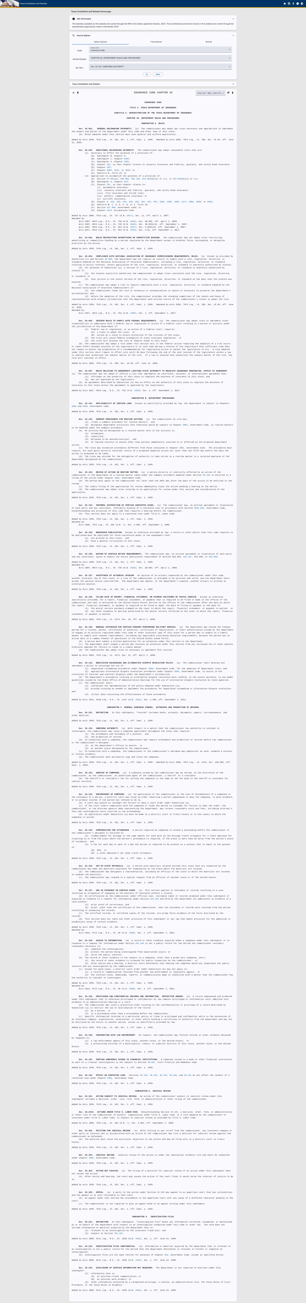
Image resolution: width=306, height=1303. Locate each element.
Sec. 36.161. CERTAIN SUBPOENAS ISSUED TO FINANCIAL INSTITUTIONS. (118, 1059)
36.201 (174, 1112)
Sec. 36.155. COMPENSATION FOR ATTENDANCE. (104, 830)
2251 (116, 170)
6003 (209, 202)
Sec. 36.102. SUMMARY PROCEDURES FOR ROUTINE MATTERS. (111, 419)
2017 (129, 216)
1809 (131, 933)
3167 (132, 227)
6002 (198, 202)
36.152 (144, 1075)
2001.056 (199, 508)
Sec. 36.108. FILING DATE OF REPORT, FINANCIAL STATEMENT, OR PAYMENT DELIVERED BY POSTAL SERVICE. (138, 597)
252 (112, 202)
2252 (127, 170)
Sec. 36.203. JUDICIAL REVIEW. (97, 1155)
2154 (109, 210)
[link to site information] (297, 3)
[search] (153, 35)
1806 (126, 159)
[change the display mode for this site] (302, 3)
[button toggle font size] (228, 93)
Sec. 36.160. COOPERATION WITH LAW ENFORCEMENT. (107, 1035)
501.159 (135, 179)
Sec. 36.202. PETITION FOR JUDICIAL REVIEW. (105, 1131)
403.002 (124, 179)
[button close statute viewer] (73, 93)
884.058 (213, 557)
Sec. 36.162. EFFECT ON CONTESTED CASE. (103, 1075)
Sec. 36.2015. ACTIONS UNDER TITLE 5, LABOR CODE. (109, 1112)
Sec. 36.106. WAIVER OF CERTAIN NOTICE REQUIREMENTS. (110, 554)
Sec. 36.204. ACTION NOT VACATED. (99, 1171)
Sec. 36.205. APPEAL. (91, 1192)
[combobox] (160, 50)
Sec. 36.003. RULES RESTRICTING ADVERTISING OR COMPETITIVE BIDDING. (120, 238)
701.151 (118, 1233)
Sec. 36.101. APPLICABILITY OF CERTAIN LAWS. (106, 403)
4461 (137, 1239)
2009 (176, 671)
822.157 (187, 557)
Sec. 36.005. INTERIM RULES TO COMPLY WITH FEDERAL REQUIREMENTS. (118, 321)
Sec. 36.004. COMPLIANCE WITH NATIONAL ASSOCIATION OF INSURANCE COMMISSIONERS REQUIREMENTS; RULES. (139, 256)
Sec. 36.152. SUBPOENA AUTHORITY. (99, 728)
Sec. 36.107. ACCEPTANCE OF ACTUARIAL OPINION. (107, 575)
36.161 (188, 1075)
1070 (132, 230)
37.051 (110, 179)
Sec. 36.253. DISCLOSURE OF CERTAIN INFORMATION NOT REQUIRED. (116, 1268)
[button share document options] (78, 93)
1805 (169, 202)
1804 (162, 202)
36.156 (153, 1075)
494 (155, 202)
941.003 (146, 179)
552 (166, 1255)
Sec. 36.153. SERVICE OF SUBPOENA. (99, 773)
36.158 (163, 1075)
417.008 (111, 208)
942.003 (177, 179)
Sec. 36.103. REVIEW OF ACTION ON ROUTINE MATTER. (109, 472)
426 (143, 202)
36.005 (108, 259)
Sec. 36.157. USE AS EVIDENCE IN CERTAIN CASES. (107, 890)
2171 (184, 202)
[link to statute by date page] (289, 3)
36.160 (173, 1075)
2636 (132, 221)
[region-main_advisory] (153, 18)
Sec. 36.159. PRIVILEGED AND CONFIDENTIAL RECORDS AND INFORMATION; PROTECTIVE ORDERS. (131, 996)
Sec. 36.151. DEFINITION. (94, 713)
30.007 (151, 1062)
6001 (191, 202)
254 (124, 202)
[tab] (100, 41)
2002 (85, 406)
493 (149, 202)
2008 (109, 170)
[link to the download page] (293, 3)
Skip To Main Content (164, 4)
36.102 (206, 475)
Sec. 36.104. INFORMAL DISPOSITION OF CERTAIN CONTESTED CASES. (117, 505)
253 (109, 167)
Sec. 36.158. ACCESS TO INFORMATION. (101, 941)
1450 (132, 313)
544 (126, 182)
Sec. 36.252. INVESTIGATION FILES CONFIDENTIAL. (107, 1246)
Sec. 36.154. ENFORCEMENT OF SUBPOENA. (102, 794)
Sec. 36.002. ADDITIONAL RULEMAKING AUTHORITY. (107, 150)
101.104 (154, 899)
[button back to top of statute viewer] (232, 93)
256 (137, 202)
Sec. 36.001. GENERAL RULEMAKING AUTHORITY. (106, 129)
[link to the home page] (285, 3)
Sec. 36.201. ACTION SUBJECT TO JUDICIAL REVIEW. (108, 1096)
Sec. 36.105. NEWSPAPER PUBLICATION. (101, 532)
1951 (137, 700)
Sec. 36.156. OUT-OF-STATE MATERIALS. (101, 866)
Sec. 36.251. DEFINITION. (94, 1222)
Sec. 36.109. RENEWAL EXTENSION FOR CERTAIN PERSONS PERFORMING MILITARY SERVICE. (128, 627)
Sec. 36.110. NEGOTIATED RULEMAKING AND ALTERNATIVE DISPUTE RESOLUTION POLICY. (126, 663)
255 (131, 202)
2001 (74, 406)
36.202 (161, 1192)
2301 (126, 162)
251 (109, 165)
